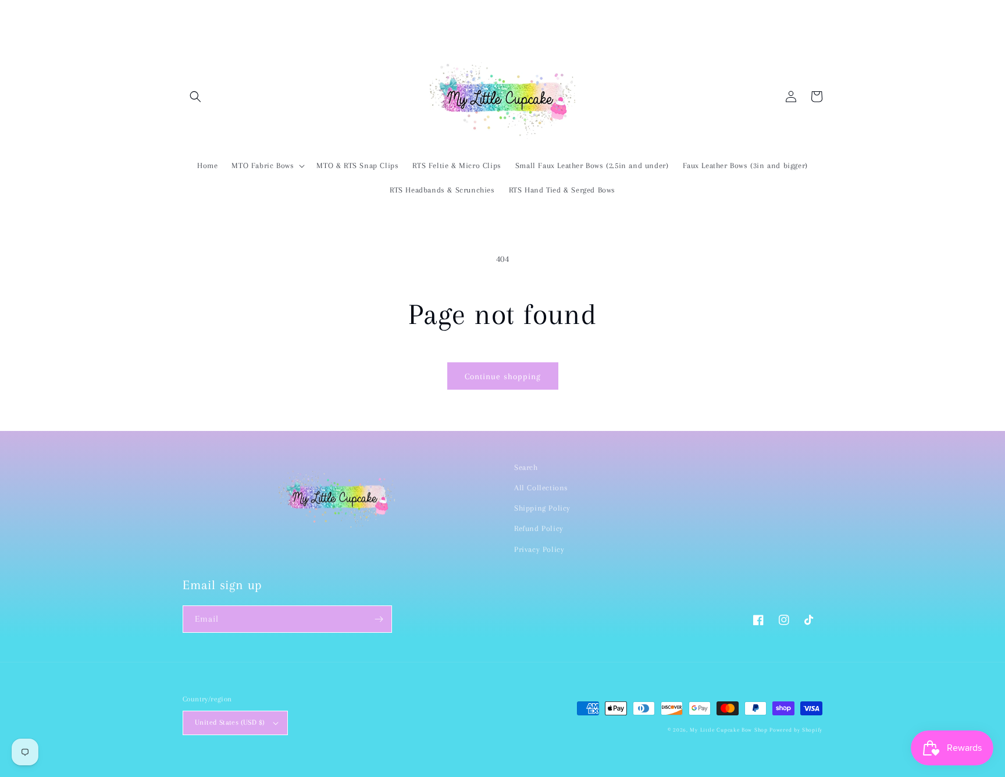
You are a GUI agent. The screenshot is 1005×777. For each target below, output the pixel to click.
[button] (195, 96)
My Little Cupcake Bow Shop (728, 729)
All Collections (541, 487)
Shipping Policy (542, 508)
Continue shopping (503, 376)
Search (526, 467)
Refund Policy (539, 528)
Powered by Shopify (795, 729)
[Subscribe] (378, 619)
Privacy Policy (539, 549)
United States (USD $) (230, 722)
